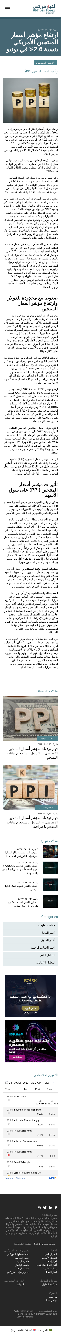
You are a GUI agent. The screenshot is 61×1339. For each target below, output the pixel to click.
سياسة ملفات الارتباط (44, 1243)
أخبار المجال (48, 932)
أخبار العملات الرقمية (42, 947)
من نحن (53, 1296)
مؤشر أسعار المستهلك (17, 329)
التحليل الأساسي (45, 62)
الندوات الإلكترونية (14, 1280)
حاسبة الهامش (22, 1265)
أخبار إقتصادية (50, 1261)
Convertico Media (25, 1317)
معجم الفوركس (21, 1258)
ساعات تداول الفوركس (18, 1254)
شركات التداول (48, 1280)
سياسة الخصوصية (22, 1243)
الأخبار (53, 1250)
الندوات (20, 1284)
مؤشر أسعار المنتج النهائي (37, 129)
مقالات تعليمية (46, 925)
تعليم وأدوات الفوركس (16, 1250)
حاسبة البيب (23, 1261)
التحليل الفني (47, 955)
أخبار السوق (48, 940)
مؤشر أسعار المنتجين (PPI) (40, 71)
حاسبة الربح (23, 1268)
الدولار (45, 315)
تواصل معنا (51, 1300)
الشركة (53, 1293)
